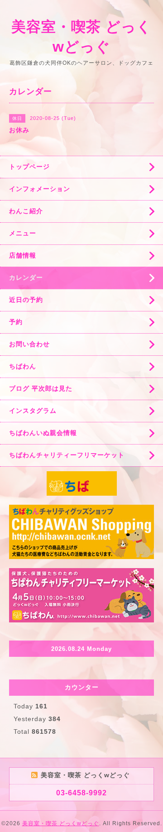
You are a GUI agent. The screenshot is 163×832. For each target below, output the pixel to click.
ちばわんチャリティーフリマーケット (67, 455)
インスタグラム (33, 410)
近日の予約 (26, 299)
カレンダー (26, 277)
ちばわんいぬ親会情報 (43, 432)
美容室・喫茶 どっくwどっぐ (60, 823)
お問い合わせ (29, 344)
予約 (16, 321)
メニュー (22, 233)
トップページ (29, 166)
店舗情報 (22, 255)
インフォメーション (39, 188)
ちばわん (22, 366)
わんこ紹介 (26, 211)
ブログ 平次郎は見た (40, 388)
